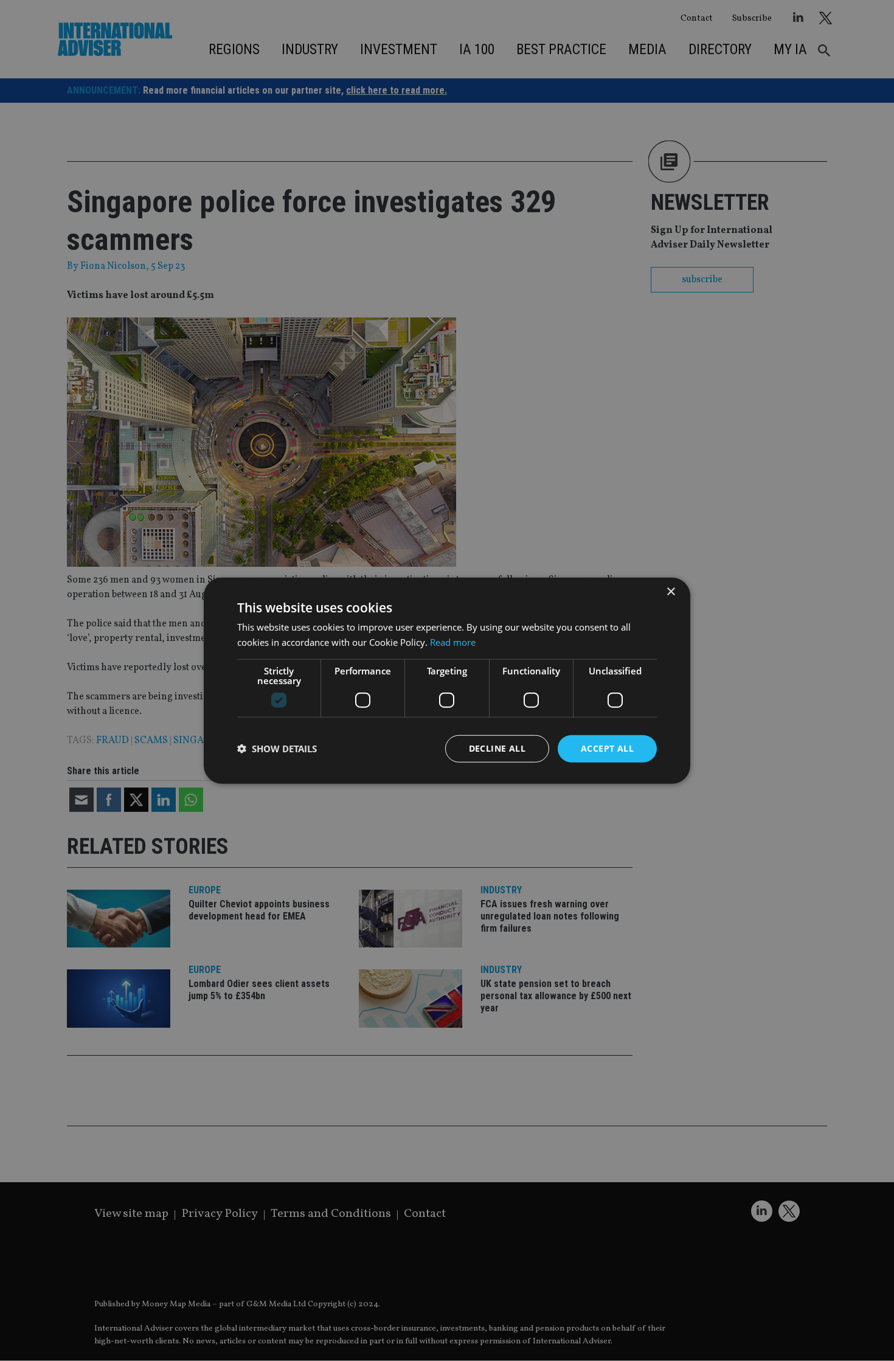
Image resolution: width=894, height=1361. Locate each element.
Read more (453, 642)
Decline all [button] (497, 748)
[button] (277, 748)
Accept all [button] (607, 748)
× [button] (670, 592)
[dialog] (447, 680)
